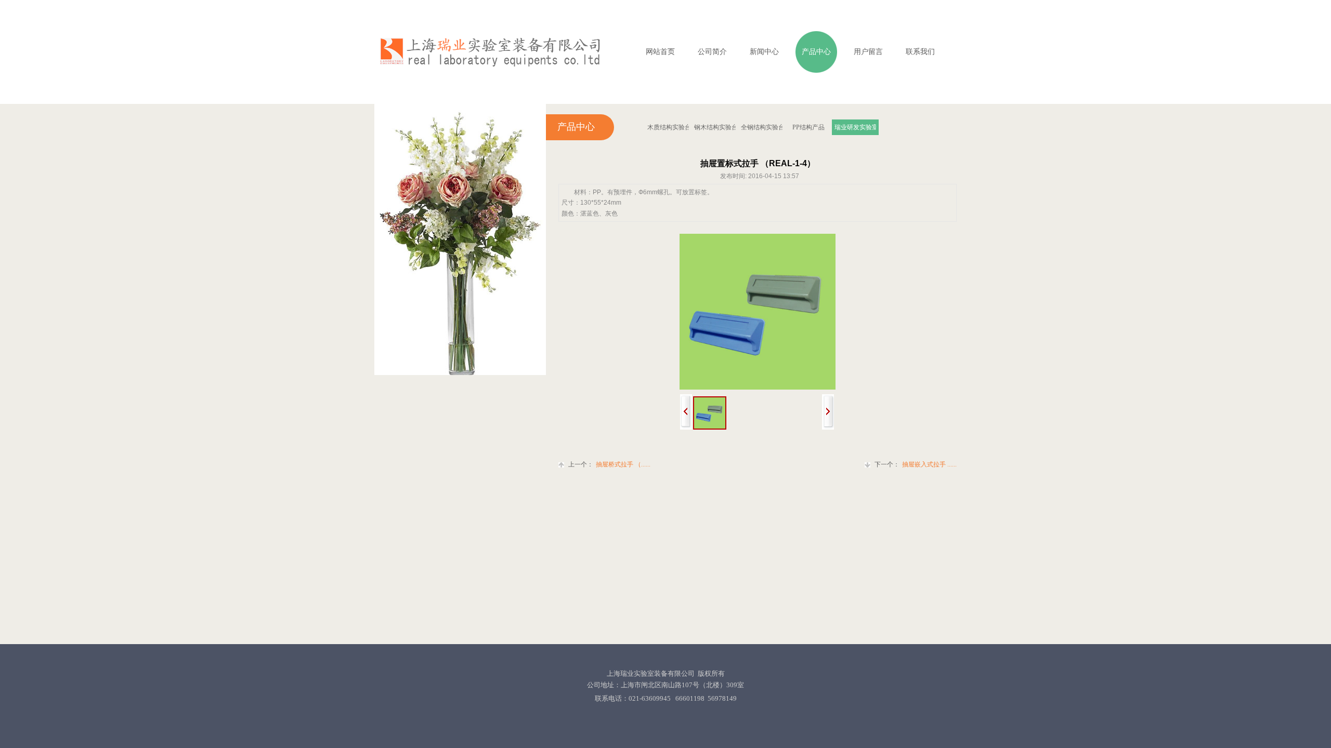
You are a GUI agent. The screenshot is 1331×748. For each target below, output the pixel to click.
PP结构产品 (808, 127)
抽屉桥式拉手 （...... (609, 464)
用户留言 (868, 52)
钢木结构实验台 (715, 127)
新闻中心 (764, 52)
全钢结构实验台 (761, 127)
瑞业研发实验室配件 (855, 127)
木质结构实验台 (668, 127)
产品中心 (816, 52)
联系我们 (920, 52)
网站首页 (660, 52)
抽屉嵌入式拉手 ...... (916, 464)
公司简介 (712, 52)
